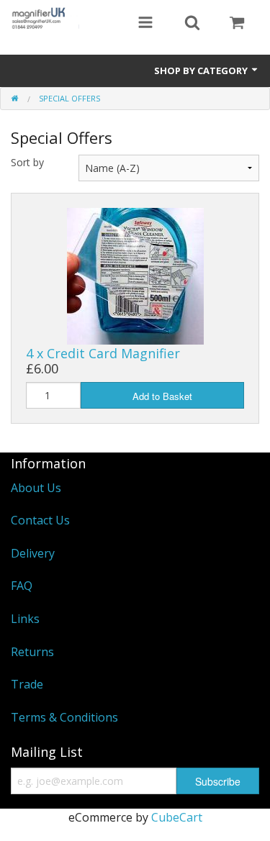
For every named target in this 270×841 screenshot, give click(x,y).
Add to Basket (162, 396)
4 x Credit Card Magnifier (103, 353)
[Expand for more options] (145, 23)
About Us (36, 488)
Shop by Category (202, 70)
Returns (32, 652)
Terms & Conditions (64, 717)
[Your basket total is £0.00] (237, 23)
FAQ (21, 586)
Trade (27, 684)
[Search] (192, 23)
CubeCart (176, 817)
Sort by (27, 162)
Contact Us (40, 520)
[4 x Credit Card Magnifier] (135, 275)
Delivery (33, 553)
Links (25, 619)
